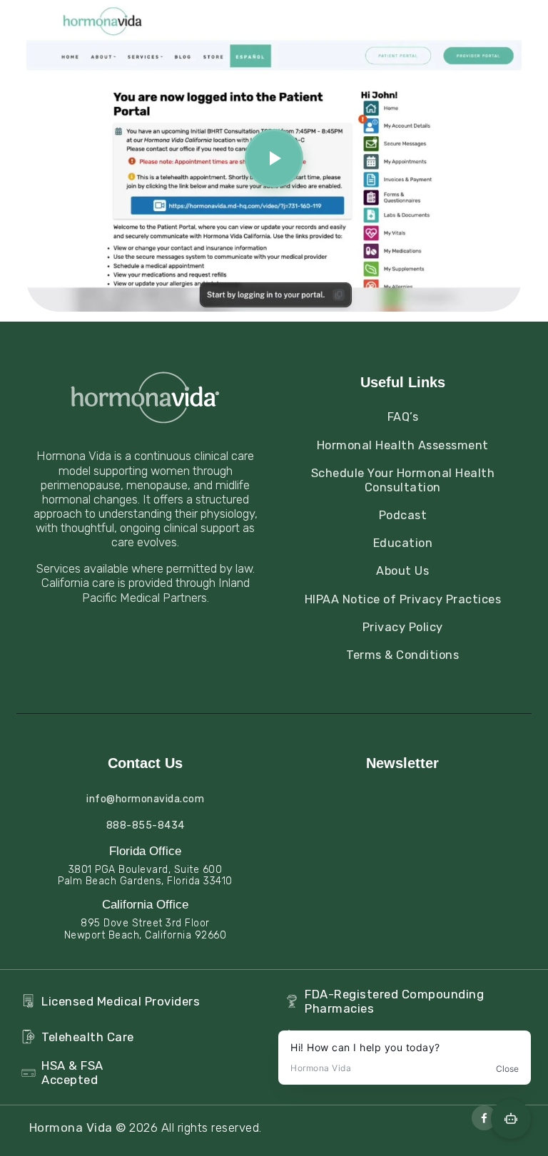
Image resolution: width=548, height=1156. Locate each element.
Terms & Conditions (402, 655)
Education (403, 543)
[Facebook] (484, 1117)
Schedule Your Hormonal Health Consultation (403, 480)
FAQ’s (403, 417)
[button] (274, 158)
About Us (402, 571)
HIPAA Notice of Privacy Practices (403, 599)
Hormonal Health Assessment (403, 445)
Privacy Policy (402, 627)
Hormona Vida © (79, 1127)
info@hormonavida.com (145, 799)
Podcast (403, 515)
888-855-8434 (145, 825)
